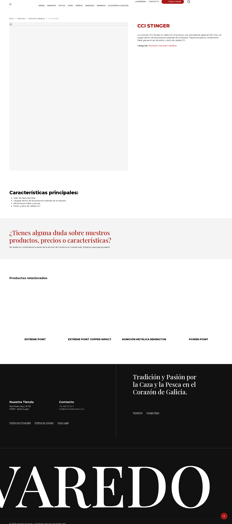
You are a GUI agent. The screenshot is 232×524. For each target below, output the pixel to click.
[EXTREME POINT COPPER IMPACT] (90, 308)
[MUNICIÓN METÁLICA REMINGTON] (144, 308)
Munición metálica (37, 19)
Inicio (11, 19)
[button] (171, 233)
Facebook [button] (137, 413)
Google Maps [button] (152, 413)
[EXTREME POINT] (35, 308)
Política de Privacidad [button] (20, 423)
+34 (66, 406)
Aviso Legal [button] (63, 423)
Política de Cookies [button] (44, 423)
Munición (21, 19)
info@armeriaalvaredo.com (71, 409)
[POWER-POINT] (198, 308)
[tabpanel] (116, 202)
